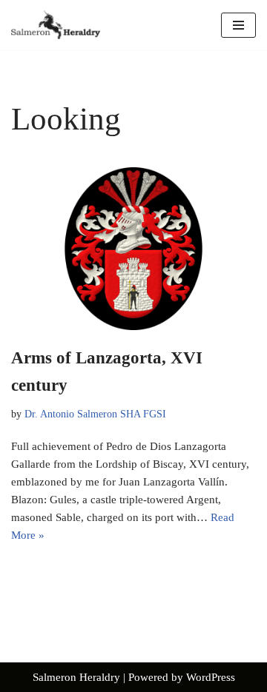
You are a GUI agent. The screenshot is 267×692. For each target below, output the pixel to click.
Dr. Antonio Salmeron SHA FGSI (95, 414)
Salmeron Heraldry (76, 677)
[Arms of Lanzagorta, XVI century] (133, 248)
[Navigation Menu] (238, 25)
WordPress (210, 677)
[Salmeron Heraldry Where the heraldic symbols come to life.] (55, 24)
